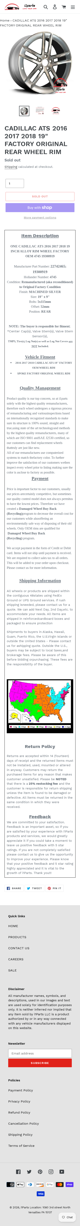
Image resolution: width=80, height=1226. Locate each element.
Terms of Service (21, 1146)
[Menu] (72, 6)
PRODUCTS (17, 937)
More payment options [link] (40, 217)
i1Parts (25, 1207)
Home (4, 20)
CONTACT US (18, 948)
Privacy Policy (19, 1101)
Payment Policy (20, 1090)
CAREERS (15, 959)
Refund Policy (19, 1112)
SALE (12, 970)
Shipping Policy (20, 1135)
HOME (13, 926)
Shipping (11, 167)
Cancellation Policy (23, 1123)
